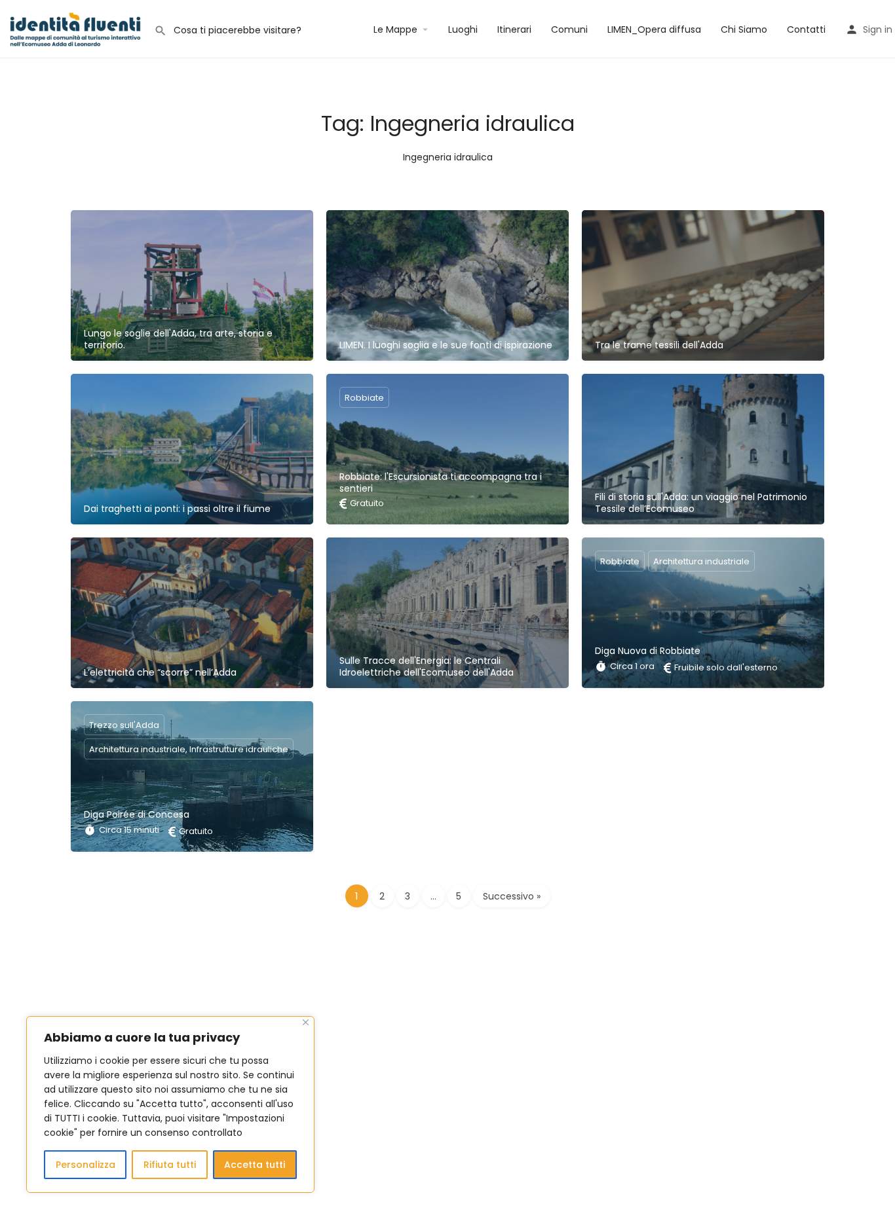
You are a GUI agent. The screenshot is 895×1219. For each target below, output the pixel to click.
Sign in (877, 29)
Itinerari (514, 29)
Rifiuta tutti (169, 1164)
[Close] (306, 1022)
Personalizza (85, 1164)
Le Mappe (395, 29)
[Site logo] (77, 28)
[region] (170, 1104)
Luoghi (463, 29)
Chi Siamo (744, 29)
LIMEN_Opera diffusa (654, 29)
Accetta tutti (254, 1164)
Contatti (806, 29)
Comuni (569, 29)
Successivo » (512, 896)
